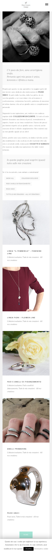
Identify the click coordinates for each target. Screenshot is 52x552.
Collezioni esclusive (30, 178)
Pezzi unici (10, 189)
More (26, 535)
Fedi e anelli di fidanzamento (18, 184)
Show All (10, 178)
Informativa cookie (41, 549)
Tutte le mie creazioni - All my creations (22, 194)
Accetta (28, 549)
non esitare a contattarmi (28, 172)
